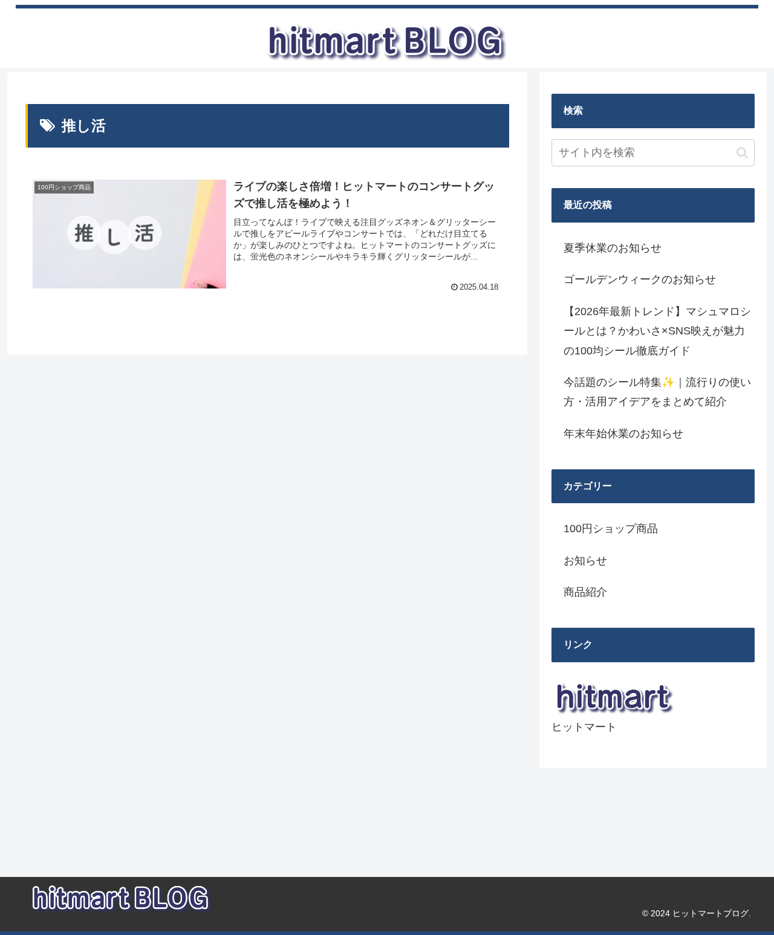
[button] (742, 153)
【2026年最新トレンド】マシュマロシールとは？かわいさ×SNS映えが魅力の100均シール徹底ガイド (657, 331)
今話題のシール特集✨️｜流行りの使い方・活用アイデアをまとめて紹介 (657, 392)
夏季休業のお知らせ (613, 248)
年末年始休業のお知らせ (623, 434)
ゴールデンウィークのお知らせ (640, 279)
